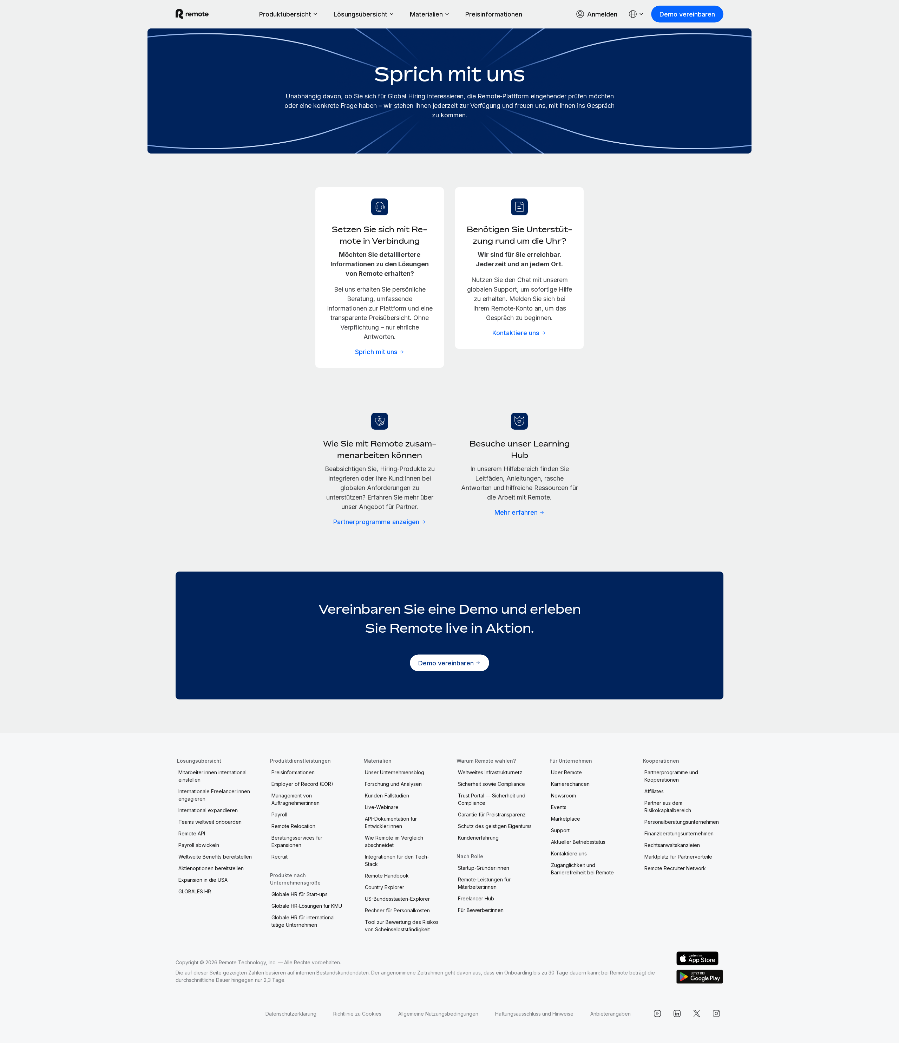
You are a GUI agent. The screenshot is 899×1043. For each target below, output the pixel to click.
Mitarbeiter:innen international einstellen (212, 776)
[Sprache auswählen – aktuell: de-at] (636, 14)
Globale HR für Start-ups (299, 894)
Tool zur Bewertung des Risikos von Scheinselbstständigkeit (402, 925)
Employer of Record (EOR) (302, 784)
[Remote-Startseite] (192, 14)
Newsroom (563, 795)
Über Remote (566, 772)
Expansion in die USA (203, 880)
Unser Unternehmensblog (394, 772)
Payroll (279, 814)
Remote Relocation (293, 826)
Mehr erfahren (516, 512)
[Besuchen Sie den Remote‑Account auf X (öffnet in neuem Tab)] (697, 1013)
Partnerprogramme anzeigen (376, 522)
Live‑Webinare (382, 807)
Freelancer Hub (476, 898)
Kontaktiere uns (515, 333)
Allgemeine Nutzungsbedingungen (438, 1014)
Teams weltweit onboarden (210, 822)
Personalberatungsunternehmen (681, 822)
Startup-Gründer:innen (483, 868)
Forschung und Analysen (393, 784)
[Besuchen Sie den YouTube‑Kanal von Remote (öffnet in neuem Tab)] (657, 1013)
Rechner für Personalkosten (397, 910)
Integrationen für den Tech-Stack (397, 860)
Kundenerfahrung (478, 838)
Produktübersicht (285, 14)
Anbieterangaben (610, 1014)
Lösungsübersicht (360, 14)
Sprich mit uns (376, 352)
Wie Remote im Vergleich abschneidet (394, 841)
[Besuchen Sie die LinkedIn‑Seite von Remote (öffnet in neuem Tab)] (677, 1013)
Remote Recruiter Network (675, 868)
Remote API (191, 833)
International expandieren (208, 810)
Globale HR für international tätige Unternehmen (303, 921)
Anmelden (602, 14)
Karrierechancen (570, 784)
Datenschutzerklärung (290, 1014)
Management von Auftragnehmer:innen (295, 799)
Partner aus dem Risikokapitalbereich (667, 806)
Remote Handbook (387, 876)
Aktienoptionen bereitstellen (211, 868)
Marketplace (565, 819)
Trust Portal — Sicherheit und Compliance (491, 799)
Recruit (279, 857)
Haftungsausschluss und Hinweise (534, 1014)
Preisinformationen (493, 14)
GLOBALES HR (194, 891)
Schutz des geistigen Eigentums (495, 826)
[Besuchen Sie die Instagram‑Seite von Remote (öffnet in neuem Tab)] (716, 1013)
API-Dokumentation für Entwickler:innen (391, 822)
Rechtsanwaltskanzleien (672, 845)
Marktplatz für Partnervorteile (678, 857)
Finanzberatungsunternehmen (679, 833)
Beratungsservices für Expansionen (296, 841)
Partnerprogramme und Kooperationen (671, 776)
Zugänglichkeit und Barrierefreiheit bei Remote (582, 868)
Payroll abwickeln (198, 845)
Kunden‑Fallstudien (387, 795)
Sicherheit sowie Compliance (491, 784)
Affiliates (654, 791)
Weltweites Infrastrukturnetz (490, 772)
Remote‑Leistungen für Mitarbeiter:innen (484, 883)
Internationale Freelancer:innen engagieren (214, 795)
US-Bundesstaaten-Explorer (397, 899)
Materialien (426, 14)
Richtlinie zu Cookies (357, 1014)
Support (560, 830)
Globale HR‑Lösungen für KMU (306, 906)
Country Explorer (384, 887)
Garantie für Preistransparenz (492, 814)
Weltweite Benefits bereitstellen (215, 857)
